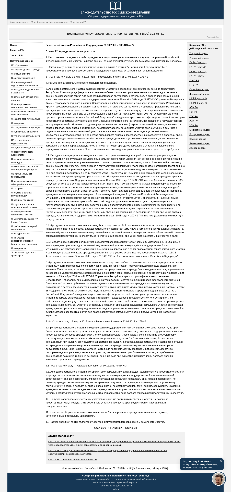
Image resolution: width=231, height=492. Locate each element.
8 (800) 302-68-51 (152, 33)
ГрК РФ (193, 111)
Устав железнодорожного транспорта (24, 254)
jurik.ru (216, 37)
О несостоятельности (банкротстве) (22, 153)
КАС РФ (193, 116)
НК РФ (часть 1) (198, 98)
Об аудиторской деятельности (26, 147)
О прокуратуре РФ (20, 233)
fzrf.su (115, 489)
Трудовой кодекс (198, 53)
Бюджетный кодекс (199, 129)
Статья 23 (131, 427)
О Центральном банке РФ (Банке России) (24, 220)
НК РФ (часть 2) (198, 103)
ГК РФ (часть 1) (197, 62)
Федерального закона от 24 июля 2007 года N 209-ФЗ (121, 113)
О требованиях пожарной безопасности (24, 228)
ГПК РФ (193, 84)
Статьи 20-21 (101, 427)
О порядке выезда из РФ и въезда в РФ (25, 91)
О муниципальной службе (24, 131)
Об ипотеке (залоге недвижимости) (21, 141)
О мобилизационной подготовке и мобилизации (24, 84)
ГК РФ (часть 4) (197, 76)
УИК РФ (193, 120)
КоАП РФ (194, 80)
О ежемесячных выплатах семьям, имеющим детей (24, 168)
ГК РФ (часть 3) (197, 71)
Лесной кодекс (197, 147)
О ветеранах (17, 123)
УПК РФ (193, 125)
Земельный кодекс (199, 143)
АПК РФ (193, 107)
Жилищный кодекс (199, 94)
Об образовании (19, 65)
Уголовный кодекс (199, 58)
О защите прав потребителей (26, 119)
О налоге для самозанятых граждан (25, 98)
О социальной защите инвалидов (22, 160)
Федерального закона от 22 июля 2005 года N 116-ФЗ (76, 256)
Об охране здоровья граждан (26, 69)
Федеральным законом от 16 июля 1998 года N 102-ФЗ (106, 180)
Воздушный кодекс (199, 134)
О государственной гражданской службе (21, 213)
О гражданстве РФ (20, 73)
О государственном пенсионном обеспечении (24, 106)
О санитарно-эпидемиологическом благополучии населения (24, 241)
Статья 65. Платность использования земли (72, 459)
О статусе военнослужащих (25, 127)
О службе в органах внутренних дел (21, 194)
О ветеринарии (18, 248)
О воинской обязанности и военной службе (24, 113)
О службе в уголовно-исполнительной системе (24, 206)
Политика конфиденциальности (115, 485)
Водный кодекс (197, 139)
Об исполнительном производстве (21, 175)
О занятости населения (23, 78)
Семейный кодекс (199, 89)
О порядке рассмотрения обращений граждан (24, 182)
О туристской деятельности (25, 136)
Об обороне (17, 188)
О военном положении (22, 200)
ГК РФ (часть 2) (197, 67)
